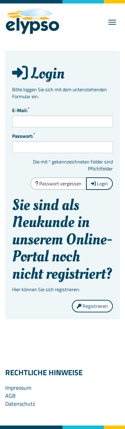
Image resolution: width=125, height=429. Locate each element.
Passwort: (23, 136)
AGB (10, 396)
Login (102, 183)
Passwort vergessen (60, 183)
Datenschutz (20, 403)
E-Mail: (21, 110)
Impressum (18, 388)
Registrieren (95, 306)
